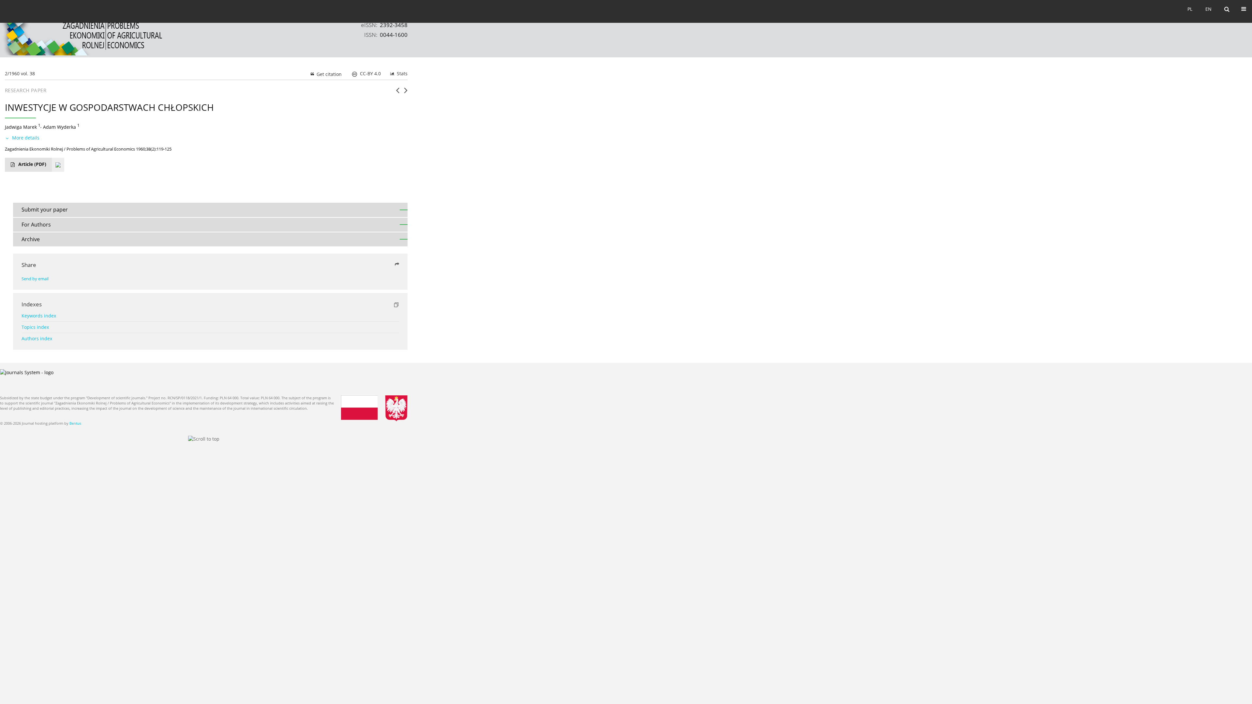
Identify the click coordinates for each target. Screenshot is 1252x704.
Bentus (75, 423)
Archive (31, 239)
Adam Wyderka (59, 127)
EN (1208, 9)
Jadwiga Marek (21, 127)
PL (1189, 9)
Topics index (35, 327)
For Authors (36, 224)
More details (25, 138)
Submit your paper (45, 209)
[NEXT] (405, 93)
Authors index (37, 338)
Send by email (35, 279)
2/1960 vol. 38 (20, 73)
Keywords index (39, 316)
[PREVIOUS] (397, 93)
